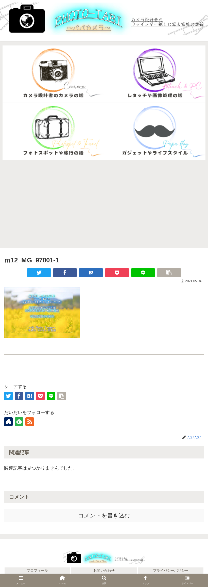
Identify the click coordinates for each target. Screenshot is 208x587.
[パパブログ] (154, 131)
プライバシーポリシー (170, 570)
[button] (192, 546)
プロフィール (37, 570)
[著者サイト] (8, 421)
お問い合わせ (104, 570)
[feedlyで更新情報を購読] (19, 421)
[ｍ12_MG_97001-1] (91, 272)
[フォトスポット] (53, 131)
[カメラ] (53, 74)
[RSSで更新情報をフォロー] (29, 421)
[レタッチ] (154, 74)
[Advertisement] (104, 204)
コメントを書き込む (104, 515)
